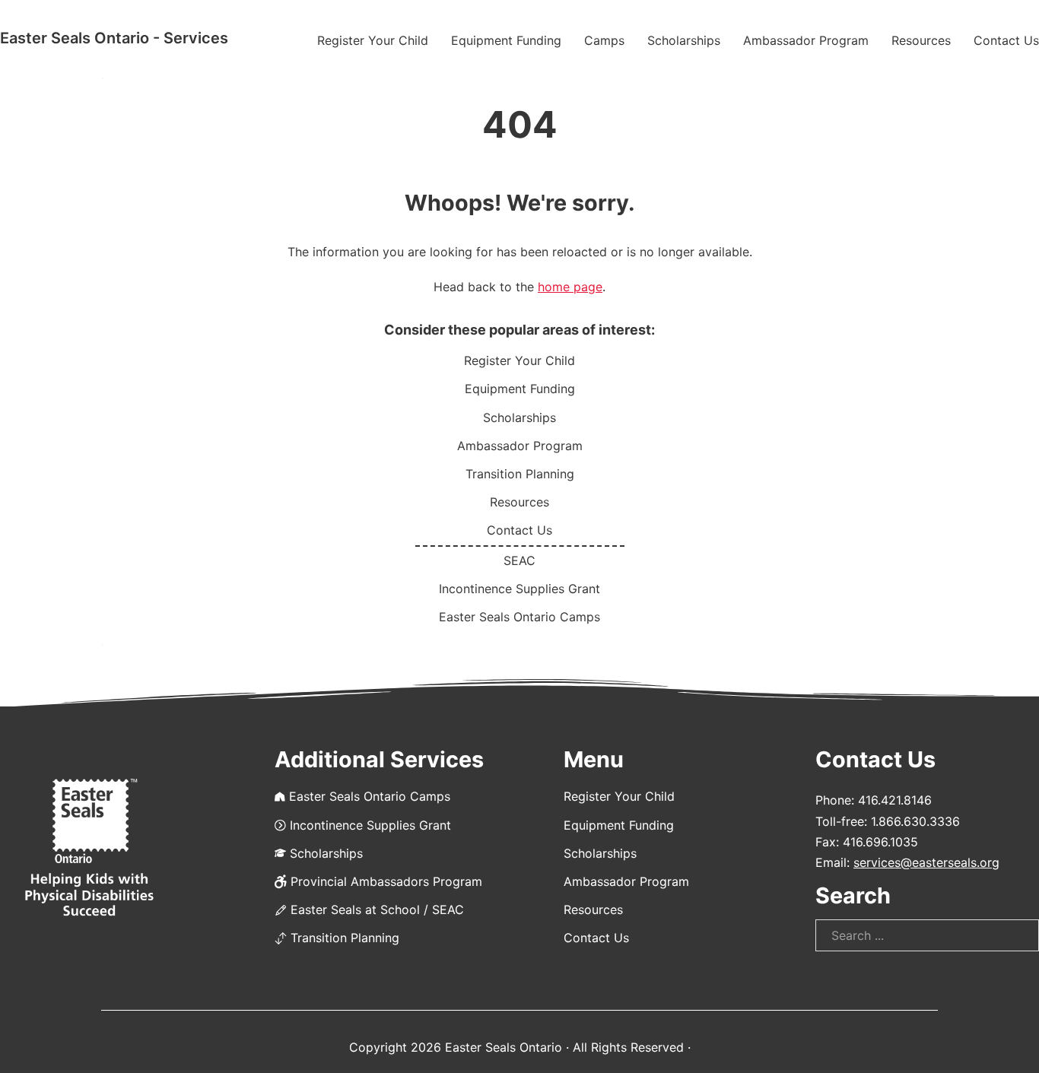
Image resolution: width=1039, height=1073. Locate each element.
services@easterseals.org (926, 862)
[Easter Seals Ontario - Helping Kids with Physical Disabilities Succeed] (89, 848)
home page (570, 286)
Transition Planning (519, 473)
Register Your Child (372, 40)
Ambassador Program (806, 40)
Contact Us (1006, 40)
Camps (604, 40)
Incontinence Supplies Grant (519, 588)
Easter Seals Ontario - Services (114, 38)
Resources (921, 40)
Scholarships (683, 40)
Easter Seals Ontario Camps (519, 616)
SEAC (519, 560)
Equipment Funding (506, 40)
